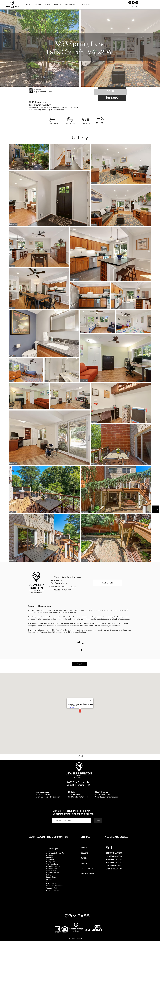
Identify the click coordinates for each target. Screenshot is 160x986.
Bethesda (49, 857)
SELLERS (84, 853)
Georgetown (51, 870)
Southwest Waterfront (54, 886)
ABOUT (84, 848)
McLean (49, 879)
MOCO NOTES (87, 868)
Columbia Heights (53, 866)
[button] (84, 5)
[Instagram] (107, 848)
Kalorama (49, 875)
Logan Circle (51, 877)
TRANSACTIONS (87, 873)
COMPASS (85, 863)
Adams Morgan (52, 849)
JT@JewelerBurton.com (43, 92)
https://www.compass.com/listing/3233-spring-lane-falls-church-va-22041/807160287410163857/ (80, 670)
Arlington (49, 855)
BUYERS (84, 858)
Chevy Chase (51, 862)
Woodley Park (51, 888)
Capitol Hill (50, 860)
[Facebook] (111, 848)
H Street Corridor (52, 873)
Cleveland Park (52, 864)
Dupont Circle (51, 868)
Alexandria (50, 851)
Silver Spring (51, 884)
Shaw (48, 881)
